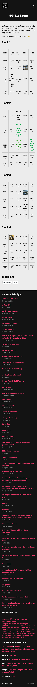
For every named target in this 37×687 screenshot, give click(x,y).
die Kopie (5, 509)
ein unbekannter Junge (27, 617)
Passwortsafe (13, 631)
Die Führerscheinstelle (10, 311)
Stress (13, 635)
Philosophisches (21, 631)
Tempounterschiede (9, 412)
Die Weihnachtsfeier (9, 323)
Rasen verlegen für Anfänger (12, 369)
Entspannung (18, 619)
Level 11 (32, 629)
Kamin (4, 630)
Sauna (18, 633)
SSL (9, 635)
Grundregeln (6, 564)
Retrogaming (7, 399)
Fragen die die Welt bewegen (15, 623)
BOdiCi (9, 683)
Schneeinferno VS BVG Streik (12, 591)
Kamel (29, 627)
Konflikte (9, 629)
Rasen (9, 633)
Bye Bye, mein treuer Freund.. (12, 578)
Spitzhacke (4, 635)
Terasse (31, 635)
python (28, 631)
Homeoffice (16, 627)
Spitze (4, 503)
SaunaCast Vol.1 (8, 436)
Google (8, 627)
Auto (3, 617)
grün (12, 627)
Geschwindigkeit (31, 625)
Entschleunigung (5, 619)
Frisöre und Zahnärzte (10, 524)
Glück (4, 627)
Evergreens (6, 585)
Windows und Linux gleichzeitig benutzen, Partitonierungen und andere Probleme (18, 649)
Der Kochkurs (7, 317)
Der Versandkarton (9, 350)
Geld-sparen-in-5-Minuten (20, 625)
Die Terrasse (6, 387)
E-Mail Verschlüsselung (10, 451)
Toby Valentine (7, 647)
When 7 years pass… (9, 457)
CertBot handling (8, 329)
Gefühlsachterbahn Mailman (12, 356)
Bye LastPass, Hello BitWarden (13, 381)
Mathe (7, 631)
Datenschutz (11, 617)
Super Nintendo (23, 635)
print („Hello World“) (9, 418)
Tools (3, 637)
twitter (11, 637)
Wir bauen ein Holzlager (10, 344)
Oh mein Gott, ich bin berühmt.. (13, 363)
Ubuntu (18, 637)
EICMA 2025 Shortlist (10, 299)
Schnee (24, 633)
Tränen (6, 637)
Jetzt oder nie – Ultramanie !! (12, 472)
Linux (4, 631)
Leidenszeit (24, 629)
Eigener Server (18, 617)
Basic (6, 617)
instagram (24, 627)
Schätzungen (31, 633)
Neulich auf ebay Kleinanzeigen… (14, 393)
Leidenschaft (15, 629)
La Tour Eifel (6, 305)
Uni (24, 637)
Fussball (5, 626)
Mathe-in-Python (8, 405)
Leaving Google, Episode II (11, 375)
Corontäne (6, 424)
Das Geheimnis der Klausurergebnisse (16, 597)
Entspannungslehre (9, 621)
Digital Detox (6, 430)
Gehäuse (11, 625)
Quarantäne (4, 633)
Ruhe (13, 633)
